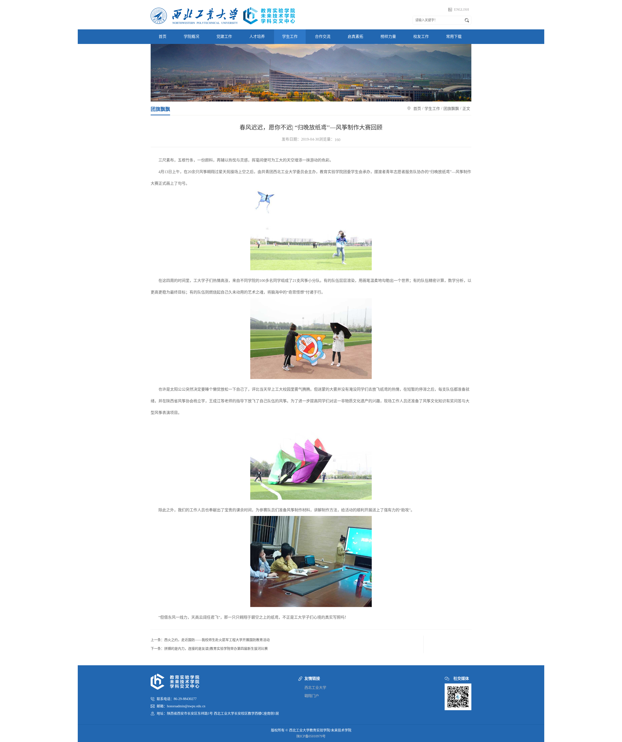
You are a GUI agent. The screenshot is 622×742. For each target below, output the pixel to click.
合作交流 (322, 36)
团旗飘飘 (451, 109)
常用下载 (454, 36)
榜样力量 (388, 36)
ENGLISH (461, 9)
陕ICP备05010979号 (311, 736)
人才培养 (257, 36)
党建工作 (224, 36)
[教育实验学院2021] (223, 14)
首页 (162, 36)
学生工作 (290, 36)
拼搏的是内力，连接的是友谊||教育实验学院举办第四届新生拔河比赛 (216, 648)
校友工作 (421, 36)
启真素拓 (355, 36)
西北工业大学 (315, 688)
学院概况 (191, 36)
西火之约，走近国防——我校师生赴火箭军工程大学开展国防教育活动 (217, 640)
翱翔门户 (311, 696)
